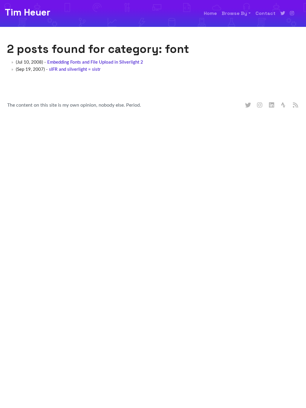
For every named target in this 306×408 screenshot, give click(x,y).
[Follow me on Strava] (284, 105)
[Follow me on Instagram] (291, 13)
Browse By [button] (234, 13)
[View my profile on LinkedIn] (272, 105)
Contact (265, 13)
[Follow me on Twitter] (282, 13)
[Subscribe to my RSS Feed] (296, 105)
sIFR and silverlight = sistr (75, 69)
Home (210, 13)
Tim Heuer (27, 12)
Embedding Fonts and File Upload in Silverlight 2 (95, 62)
